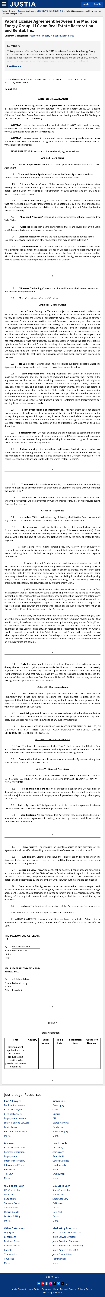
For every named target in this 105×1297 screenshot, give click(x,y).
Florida (55, 1207)
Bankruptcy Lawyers (14, 1105)
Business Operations (15, 1151)
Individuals (58, 1101)
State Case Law (60, 1198)
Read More (13, 66)
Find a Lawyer (12, 1101)
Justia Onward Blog (62, 1254)
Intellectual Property (39, 35)
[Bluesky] (58, 1283)
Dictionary (57, 1147)
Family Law (58, 1127)
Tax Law (8, 1173)
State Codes (58, 1194)
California (57, 1203)
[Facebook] (46, 1283)
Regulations (10, 1198)
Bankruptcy (58, 1105)
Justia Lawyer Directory (64, 1236)
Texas (55, 1216)
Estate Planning (60, 1122)
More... (7, 1135)
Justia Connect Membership (66, 1232)
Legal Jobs (9, 1232)
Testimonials (59, 1258)
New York (57, 1211)
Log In (86, 4)
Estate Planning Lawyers (16, 1122)
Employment (10, 1156)
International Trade (14, 1165)
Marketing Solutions (64, 1228)
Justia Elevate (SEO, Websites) (67, 1245)
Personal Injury (60, 1131)
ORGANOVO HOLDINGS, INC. (50, 11)
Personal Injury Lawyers (16, 1131)
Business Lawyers (13, 1109)
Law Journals (59, 1165)
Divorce (56, 1113)
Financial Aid (58, 1156)
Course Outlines (60, 1160)
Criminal (56, 1109)
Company (46, 1289)
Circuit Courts (11, 1207)
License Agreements (63, 35)
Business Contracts (26, 11)
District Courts (11, 1211)
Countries (9, 1258)
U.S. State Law (61, 1185)
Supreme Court (12, 1203)
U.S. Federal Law (14, 1185)
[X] (62, 1283)
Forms (12, 11)
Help (55, 1289)
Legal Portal (34, 1289)
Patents (8, 1249)
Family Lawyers (12, 1127)
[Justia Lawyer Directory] (66, 1283)
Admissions (58, 1151)
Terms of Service (68, 1289)
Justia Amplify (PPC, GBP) (65, 1249)
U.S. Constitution (12, 1190)
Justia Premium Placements (66, 1241)
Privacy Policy (85, 1289)
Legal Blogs (10, 1236)
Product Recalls (12, 1245)
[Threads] (54, 1283)
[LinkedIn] (38, 1283)
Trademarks (10, 1254)
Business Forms (12, 1241)
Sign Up (97, 4)
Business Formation (14, 1147)
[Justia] (23, 4)
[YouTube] (42, 1283)
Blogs (55, 1169)
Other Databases (14, 1228)
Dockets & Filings (13, 1216)
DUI (54, 1118)
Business (9, 1143)
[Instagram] (50, 1283)
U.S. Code (9, 1194)
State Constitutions (62, 1190)
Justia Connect (18, 1289)
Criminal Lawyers (13, 1113)
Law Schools (59, 1143)
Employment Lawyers (15, 1118)
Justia (4, 11)
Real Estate (9, 1169)
